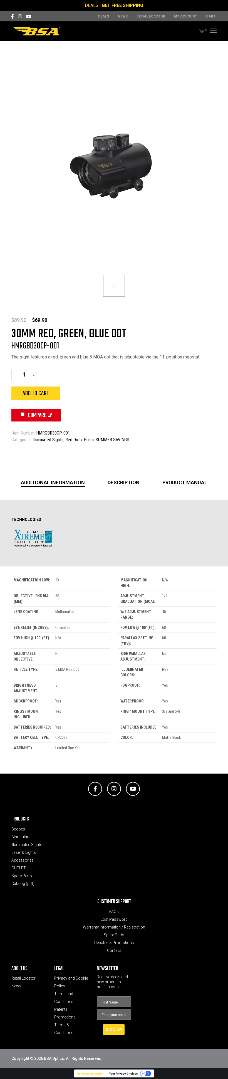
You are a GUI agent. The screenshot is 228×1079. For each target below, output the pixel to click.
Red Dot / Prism (79, 439)
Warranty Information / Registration (114, 927)
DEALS (91, 5)
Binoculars (21, 837)
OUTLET (18, 868)
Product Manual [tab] (184, 482)
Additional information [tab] (53, 482)
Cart (210, 16)
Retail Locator (151, 16)
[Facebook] (12, 16)
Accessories (22, 860)
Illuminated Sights (48, 439)
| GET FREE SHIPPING (121, 5)
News (123, 16)
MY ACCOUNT (185, 16)
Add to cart (36, 393)
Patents (61, 1009)
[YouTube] (28, 16)
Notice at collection (90, 1073)
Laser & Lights (23, 852)
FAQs (114, 911)
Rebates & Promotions (114, 942)
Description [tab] (124, 482)
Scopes (18, 829)
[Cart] (199, 31)
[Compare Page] (50, 416)
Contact (114, 950)
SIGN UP (114, 1029)
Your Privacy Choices (123, 1073)
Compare (36, 415)
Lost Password (114, 919)
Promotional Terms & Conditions (65, 1025)
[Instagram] (20, 16)
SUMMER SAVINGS (112, 439)
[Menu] (213, 31)
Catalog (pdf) (22, 883)
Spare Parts (21, 876)
